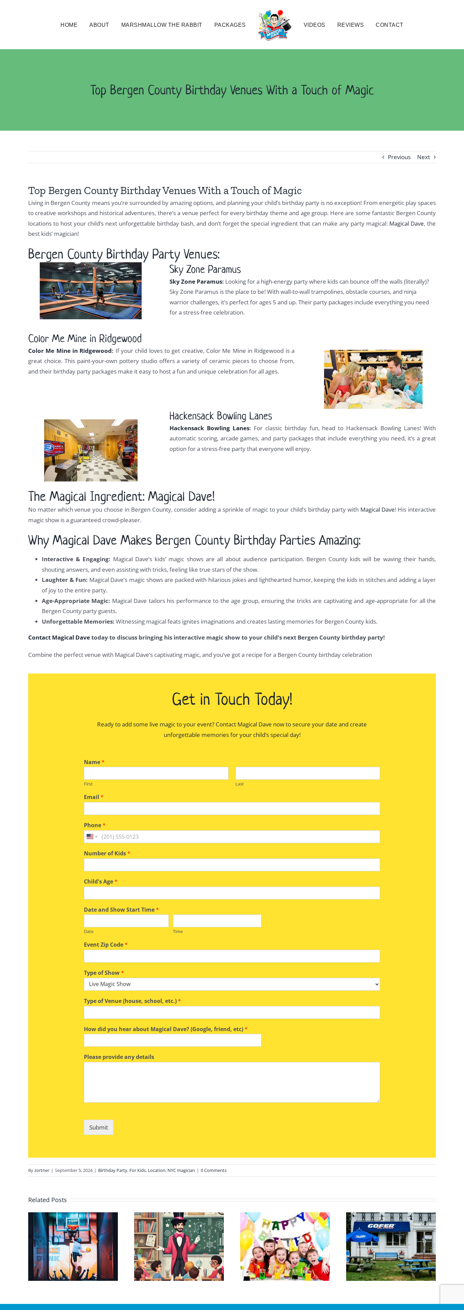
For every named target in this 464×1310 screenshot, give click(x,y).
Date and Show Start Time (121, 909)
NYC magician (181, 1170)
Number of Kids (107, 853)
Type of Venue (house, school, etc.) (132, 1001)
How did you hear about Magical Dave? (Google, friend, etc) (166, 1029)
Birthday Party (112, 1170)
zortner (41, 1170)
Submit (98, 1127)
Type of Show (104, 972)
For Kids (137, 1170)
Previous (399, 157)
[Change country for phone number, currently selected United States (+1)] (91, 836)
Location (156, 1170)
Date (88, 931)
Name (94, 762)
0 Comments (214, 1170)
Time (178, 931)
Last (239, 784)
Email (94, 797)
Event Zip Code (106, 944)
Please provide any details (119, 1057)
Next (423, 157)
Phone (95, 825)
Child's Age (101, 881)
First (88, 784)
